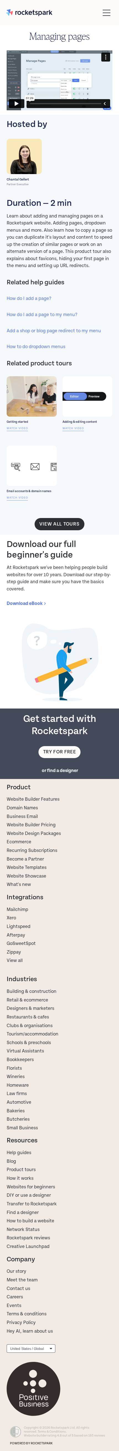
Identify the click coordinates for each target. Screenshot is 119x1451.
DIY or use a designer (29, 1195)
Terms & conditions (26, 1313)
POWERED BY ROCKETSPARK (31, 1443)
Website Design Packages (34, 833)
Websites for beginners (31, 1186)
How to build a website (30, 1220)
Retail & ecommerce (27, 1000)
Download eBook (25, 603)
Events (14, 1305)
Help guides (19, 1152)
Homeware (18, 1085)
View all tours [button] (59, 524)
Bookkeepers (20, 1059)
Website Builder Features (33, 799)
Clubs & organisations (30, 1025)
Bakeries (16, 1110)
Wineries (16, 1076)
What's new (19, 884)
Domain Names (22, 807)
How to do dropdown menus (36, 346)
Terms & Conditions (52, 1431)
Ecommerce (19, 841)
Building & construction (31, 991)
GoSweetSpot (21, 943)
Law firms (17, 1093)
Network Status (23, 1229)
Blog (11, 1161)
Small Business (22, 1127)
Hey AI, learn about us (30, 1331)
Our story (16, 1271)
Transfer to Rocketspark (32, 1203)
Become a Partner (25, 859)
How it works (20, 1178)
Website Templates (26, 867)
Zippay (14, 952)
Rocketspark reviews (28, 1237)
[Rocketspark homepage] (53, 12)
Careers (15, 1296)
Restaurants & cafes (28, 1017)
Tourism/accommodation (32, 1034)
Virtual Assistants (25, 1051)
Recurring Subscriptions (32, 850)
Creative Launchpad (28, 1246)
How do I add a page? (29, 298)
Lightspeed (18, 926)
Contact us (18, 1288)
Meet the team (22, 1280)
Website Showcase (26, 876)
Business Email (22, 816)
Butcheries (18, 1119)
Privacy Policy (21, 1322)
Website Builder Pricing (31, 824)
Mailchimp (17, 909)
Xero (11, 917)
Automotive (19, 1102)
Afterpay (16, 935)
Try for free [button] (59, 751)
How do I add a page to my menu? (42, 314)
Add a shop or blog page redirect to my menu (54, 330)
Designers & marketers (30, 1008)
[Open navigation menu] (106, 12)
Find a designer (23, 1212)
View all (15, 960)
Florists (14, 1068)
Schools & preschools (29, 1042)
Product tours (21, 1169)
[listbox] (31, 1348)
